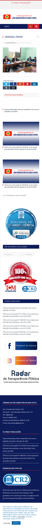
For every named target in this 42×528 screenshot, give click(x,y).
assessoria (18, 493)
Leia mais (21, 517)
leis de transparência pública (13, 498)
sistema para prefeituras (30, 490)
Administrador (11, 43)
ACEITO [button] (16, 523)
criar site (16, 490)
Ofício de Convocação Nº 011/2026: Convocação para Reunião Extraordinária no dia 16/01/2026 (21, 5)
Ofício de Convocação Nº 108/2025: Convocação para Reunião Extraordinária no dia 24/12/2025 (20, 186)
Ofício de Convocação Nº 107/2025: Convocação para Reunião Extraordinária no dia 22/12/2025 (21, 327)
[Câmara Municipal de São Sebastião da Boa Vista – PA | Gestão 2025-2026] (21, 16)
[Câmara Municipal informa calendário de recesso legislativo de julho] (21, 105)
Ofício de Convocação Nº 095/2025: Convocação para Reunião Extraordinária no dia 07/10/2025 (21, 333)
